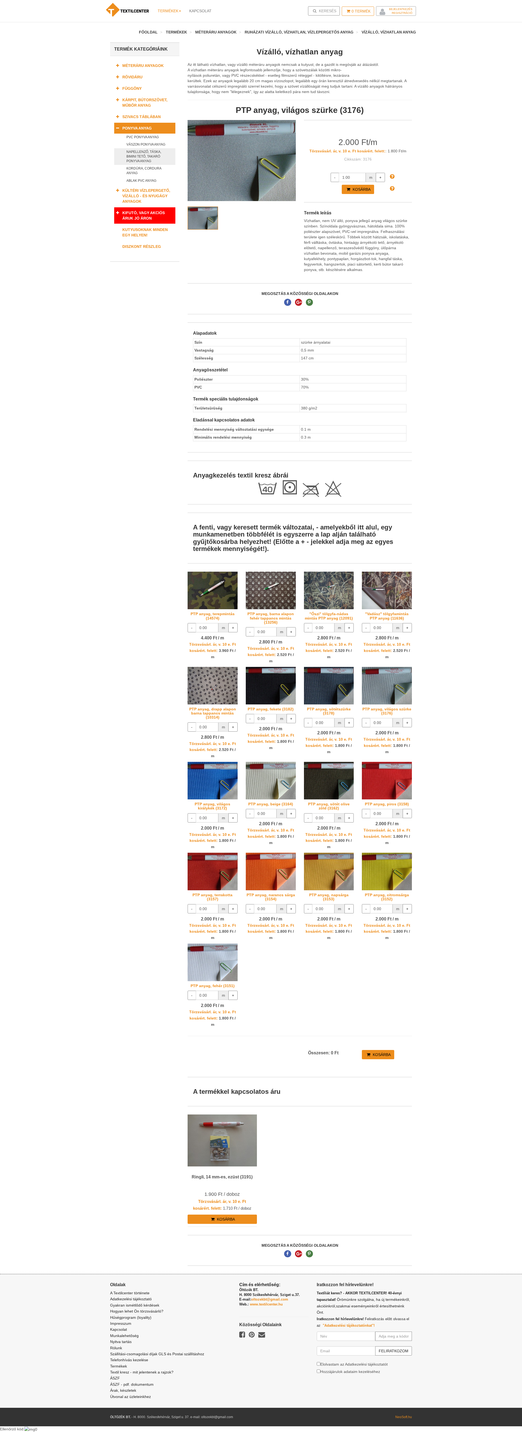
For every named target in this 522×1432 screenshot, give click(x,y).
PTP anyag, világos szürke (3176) (386, 711)
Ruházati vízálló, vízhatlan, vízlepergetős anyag (299, 32)
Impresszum (120, 1323)
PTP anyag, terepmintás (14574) (213, 616)
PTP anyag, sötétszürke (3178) (329, 711)
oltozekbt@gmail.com (269, 1299)
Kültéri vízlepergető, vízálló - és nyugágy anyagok (146, 196)
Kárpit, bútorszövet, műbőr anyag (144, 102)
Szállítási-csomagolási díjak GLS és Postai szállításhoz (157, 1354)
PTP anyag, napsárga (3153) (329, 897)
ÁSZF (115, 1378)
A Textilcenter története (130, 1293)
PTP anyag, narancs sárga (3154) (271, 897)
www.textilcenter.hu (266, 1304)
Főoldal (148, 32)
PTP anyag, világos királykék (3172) (212, 806)
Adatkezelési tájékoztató (131, 1299)
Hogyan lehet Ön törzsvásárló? (136, 1311)
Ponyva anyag (137, 128)
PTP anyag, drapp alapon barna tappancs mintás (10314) (212, 713)
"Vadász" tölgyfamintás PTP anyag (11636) (387, 616)
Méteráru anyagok (216, 32)
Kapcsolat (118, 1329)
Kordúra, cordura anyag (143, 171)
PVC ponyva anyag (142, 137)
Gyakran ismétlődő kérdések (134, 1305)
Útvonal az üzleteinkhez (130, 1396)
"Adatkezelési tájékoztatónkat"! (349, 1325)
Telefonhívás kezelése (129, 1360)
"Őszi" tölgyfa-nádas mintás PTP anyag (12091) (329, 616)
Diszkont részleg (141, 246)
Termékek (168, 11)
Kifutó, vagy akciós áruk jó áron (143, 215)
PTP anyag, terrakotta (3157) (212, 897)
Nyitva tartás (121, 1341)
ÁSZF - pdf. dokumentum (132, 1384)
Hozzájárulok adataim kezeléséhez (350, 1371)
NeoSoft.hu (403, 1417)
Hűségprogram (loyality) (130, 1317)
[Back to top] (504, 1414)
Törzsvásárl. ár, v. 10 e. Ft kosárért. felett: (347, 151)
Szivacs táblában (141, 117)
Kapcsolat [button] (200, 11)
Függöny (132, 88)
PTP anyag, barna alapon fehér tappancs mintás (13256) (270, 618)
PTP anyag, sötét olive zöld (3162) (329, 806)
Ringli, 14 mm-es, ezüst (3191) (222, 1177)
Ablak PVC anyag (141, 181)
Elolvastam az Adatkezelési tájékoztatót (354, 1364)
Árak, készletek (123, 1390)
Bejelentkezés (400, 9)
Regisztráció (402, 12)
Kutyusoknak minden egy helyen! (145, 232)
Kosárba (361, 189)
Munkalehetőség (124, 1336)
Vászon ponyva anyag (145, 144)
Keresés (325, 10)
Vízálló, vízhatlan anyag (389, 32)
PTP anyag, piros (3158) (387, 804)
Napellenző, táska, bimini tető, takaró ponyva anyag (143, 156)
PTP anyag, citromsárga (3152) (387, 897)
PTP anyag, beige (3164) (270, 804)
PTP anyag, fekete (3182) (271, 709)
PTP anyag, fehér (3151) (213, 986)
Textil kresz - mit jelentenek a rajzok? (141, 1372)
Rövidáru (132, 77)
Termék (361, 11)
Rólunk (116, 1348)
